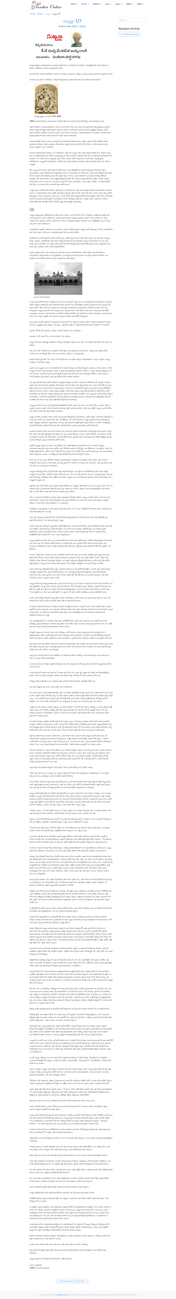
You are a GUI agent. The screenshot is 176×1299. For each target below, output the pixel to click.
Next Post (80, 1281)
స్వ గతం (107, 4)
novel (74, 26)
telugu (82, 26)
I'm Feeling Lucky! (130, 34)
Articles (96, 4)
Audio (128, 4)
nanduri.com (62, 1294)
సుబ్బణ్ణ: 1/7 (72, 21)
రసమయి (117, 4)
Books (84, 4)
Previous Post (66, 1281)
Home (73, 4)
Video (139, 4)
